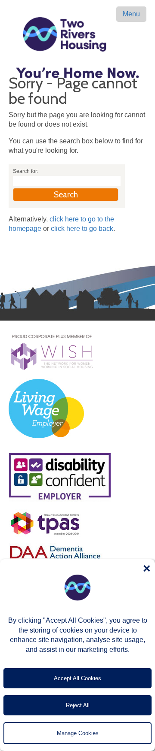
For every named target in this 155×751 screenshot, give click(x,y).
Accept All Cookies (77, 678)
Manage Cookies (78, 733)
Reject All (78, 705)
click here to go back (82, 228)
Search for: (25, 171)
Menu (131, 14)
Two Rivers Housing (77, 34)
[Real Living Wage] (46, 443)
